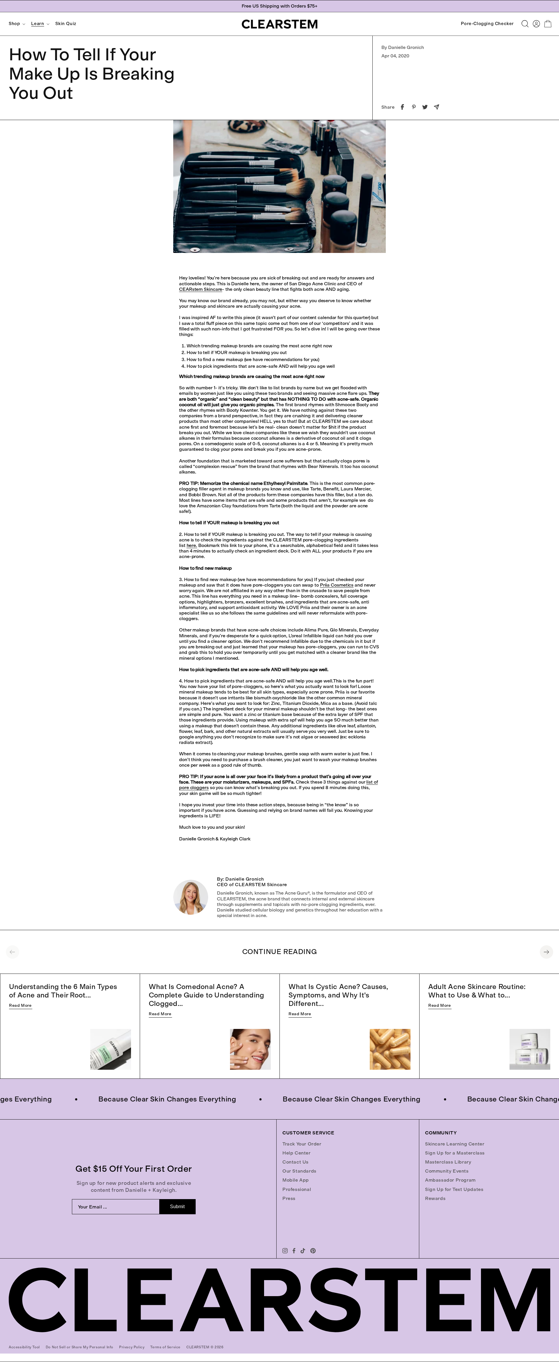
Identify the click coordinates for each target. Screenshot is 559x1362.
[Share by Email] (436, 106)
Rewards (435, 1198)
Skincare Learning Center (454, 1144)
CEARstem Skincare (200, 289)
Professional (296, 1189)
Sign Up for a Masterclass (455, 1153)
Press (289, 1198)
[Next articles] (546, 952)
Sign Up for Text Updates (454, 1189)
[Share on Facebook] (402, 106)
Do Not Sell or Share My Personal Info (79, 1347)
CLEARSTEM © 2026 (205, 1347)
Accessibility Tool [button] (24, 1347)
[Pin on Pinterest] (413, 106)
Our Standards (299, 1171)
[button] (16, 23)
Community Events (447, 1171)
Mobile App (295, 1180)
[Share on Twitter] (425, 106)
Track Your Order (301, 1144)
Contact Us (295, 1162)
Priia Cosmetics (337, 585)
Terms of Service (165, 1347)
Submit (177, 1206)
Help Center (296, 1153)
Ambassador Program (450, 1180)
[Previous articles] (12, 952)
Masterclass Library (448, 1162)
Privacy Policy (131, 1347)
